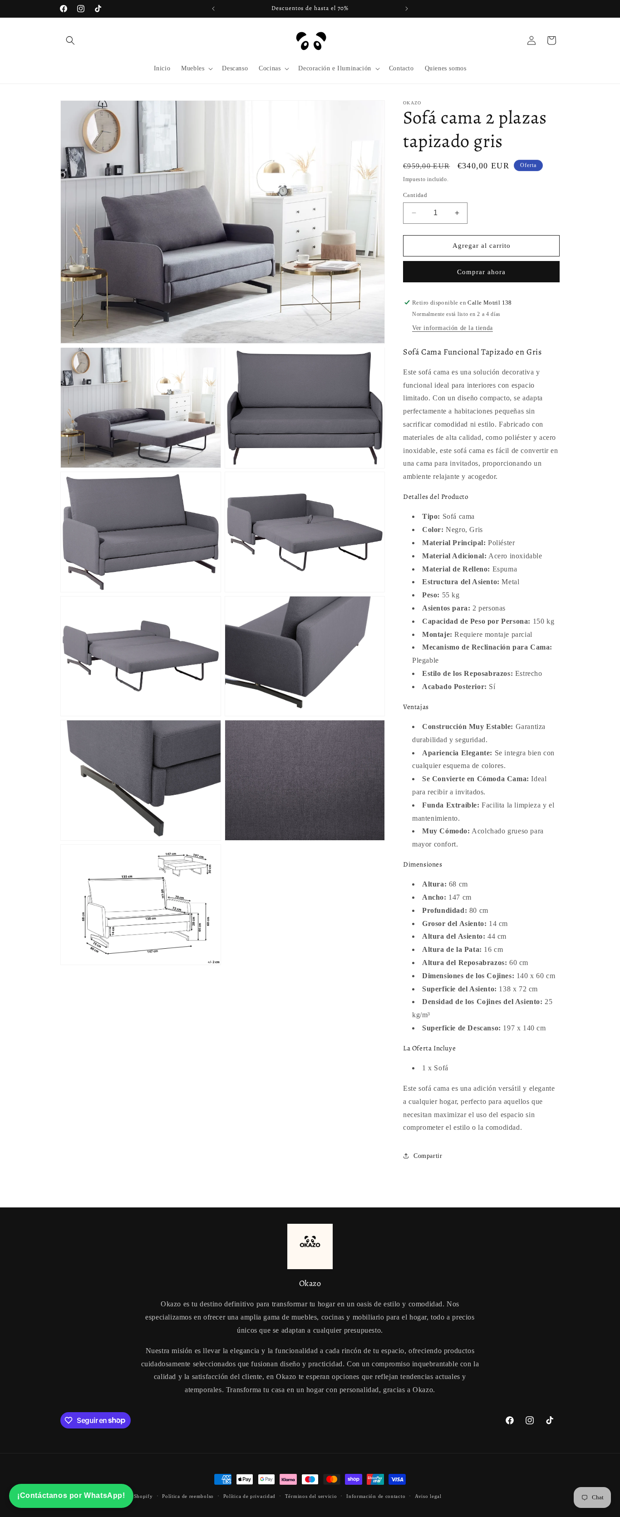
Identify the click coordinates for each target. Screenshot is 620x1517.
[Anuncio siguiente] (407, 8)
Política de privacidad (249, 1495)
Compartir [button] (427, 1156)
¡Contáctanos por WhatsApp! (71, 1495)
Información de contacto (375, 1495)
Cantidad (415, 195)
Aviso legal (428, 1495)
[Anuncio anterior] (213, 8)
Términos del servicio (311, 1495)
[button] (70, 40)
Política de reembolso (188, 1495)
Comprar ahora (481, 272)
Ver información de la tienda (452, 328)
